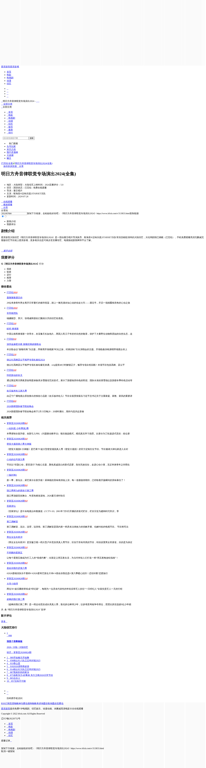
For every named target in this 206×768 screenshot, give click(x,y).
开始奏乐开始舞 (18, 657)
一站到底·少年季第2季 (18, 428)
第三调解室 (12, 521)
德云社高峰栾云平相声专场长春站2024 (26, 360)
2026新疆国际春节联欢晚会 (20, 406)
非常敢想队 (12, 313)
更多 (4, 621)
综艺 (9, 83)
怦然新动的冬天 (14, 375)
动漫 (9, 80)
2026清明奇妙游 (18, 666)
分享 (20, 166)
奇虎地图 (41, 703)
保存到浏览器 (10, 166)
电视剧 (10, 78)
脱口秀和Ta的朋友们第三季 (20, 490)
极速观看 (6, 204)
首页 (9, 72)
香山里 (13, 663)
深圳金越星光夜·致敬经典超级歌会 (24, 344)
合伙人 (13, 678)
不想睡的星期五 (14, 552)
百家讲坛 (11, 506)
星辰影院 (5, 66)
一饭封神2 (12, 475)
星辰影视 (14, 66)
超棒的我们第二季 (16, 599)
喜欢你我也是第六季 (17, 568)
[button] (11, 221)
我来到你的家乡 (18, 672)
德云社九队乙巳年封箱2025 (23, 669)
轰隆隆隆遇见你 (14, 297)
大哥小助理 (12, 584)
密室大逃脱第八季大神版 (19, 444)
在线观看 (6, 201)
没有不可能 (16, 681)
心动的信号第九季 (16, 459)
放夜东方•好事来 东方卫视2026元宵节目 (30, 675)
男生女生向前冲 (14, 537)
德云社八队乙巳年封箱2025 (23, 660)
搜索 (31, 138)
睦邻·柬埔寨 (13, 328)
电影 (9, 75)
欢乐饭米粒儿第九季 (17, 391)
